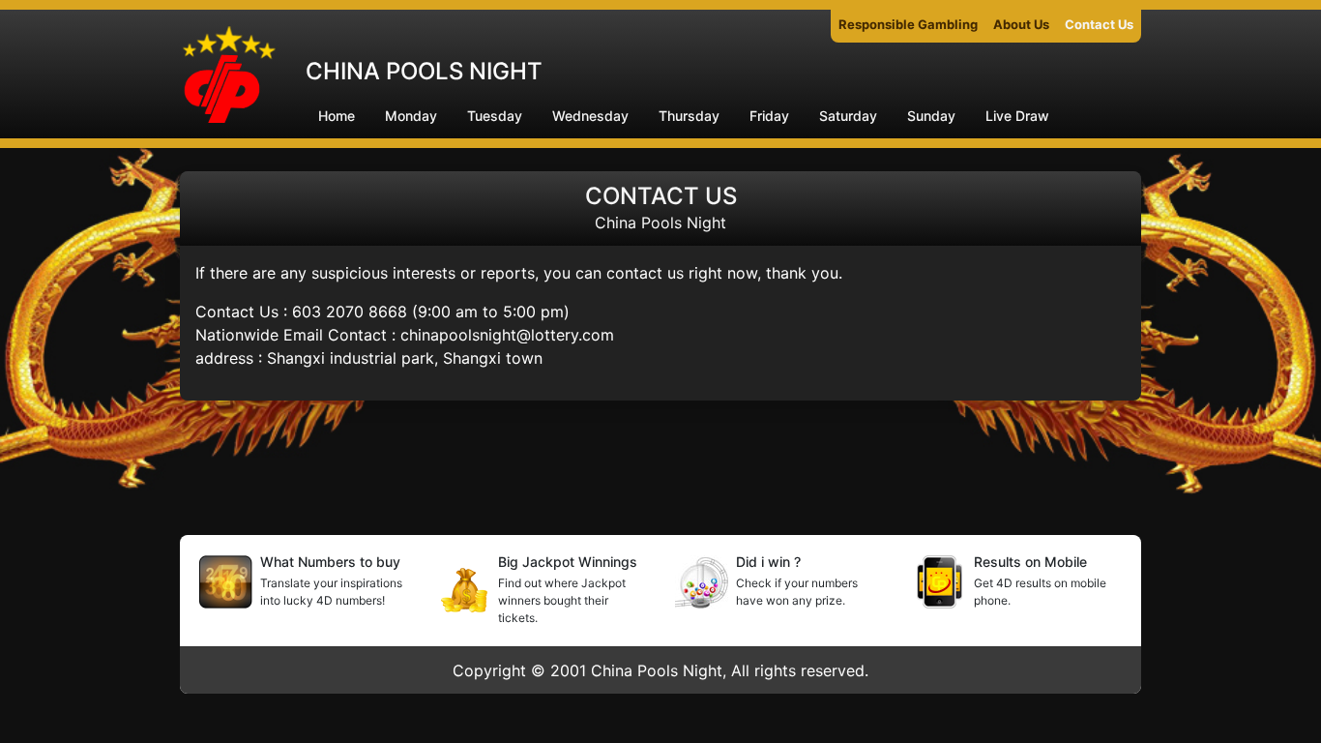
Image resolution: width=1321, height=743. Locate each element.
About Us (1021, 24)
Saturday (848, 115)
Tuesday (494, 115)
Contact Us (1099, 24)
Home (336, 115)
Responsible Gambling (908, 24)
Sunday (931, 115)
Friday (769, 115)
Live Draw (1017, 115)
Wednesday (590, 115)
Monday (411, 115)
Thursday (689, 115)
